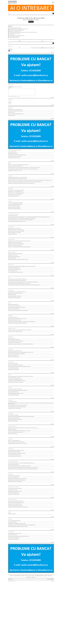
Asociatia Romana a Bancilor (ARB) (14, 150)
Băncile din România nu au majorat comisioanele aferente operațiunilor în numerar (17, 154)
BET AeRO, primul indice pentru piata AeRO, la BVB (14, 475)
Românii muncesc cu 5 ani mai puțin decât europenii (13, 308)
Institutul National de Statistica (13, 486)
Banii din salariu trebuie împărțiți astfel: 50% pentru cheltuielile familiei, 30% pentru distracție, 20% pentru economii (20, 376)
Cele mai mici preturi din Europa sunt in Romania (13, 464)
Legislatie (9, 201)
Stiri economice (10, 290)
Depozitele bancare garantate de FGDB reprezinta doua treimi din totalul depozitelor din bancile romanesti (19, 366)
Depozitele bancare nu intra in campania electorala (13, 369)
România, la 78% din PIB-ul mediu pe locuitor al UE (13, 494)
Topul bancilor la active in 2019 (11, 112)
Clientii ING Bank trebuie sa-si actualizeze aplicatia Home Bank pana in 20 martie (17, 523)
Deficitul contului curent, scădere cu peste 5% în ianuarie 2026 (14, 194)
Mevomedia (52, 581)
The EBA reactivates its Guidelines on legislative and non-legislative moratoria (16, 353)
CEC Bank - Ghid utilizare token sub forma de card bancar (14, 454)
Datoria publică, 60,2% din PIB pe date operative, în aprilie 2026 (15, 245)
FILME (9, 512)
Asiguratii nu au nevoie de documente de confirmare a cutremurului (15, 505)
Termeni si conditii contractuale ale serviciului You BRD (14, 451)
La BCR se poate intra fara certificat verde (12, 534)
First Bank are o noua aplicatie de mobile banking (13, 394)
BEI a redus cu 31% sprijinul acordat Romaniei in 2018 (14, 440)
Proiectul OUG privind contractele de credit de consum (14, 205)
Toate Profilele (52, 97)
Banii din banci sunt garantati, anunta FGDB (13, 363)
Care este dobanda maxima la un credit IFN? (13, 215)
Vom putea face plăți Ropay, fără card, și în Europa (14, 33)
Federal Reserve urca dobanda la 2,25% (12, 429)
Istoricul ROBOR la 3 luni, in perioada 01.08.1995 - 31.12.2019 (15, 170)
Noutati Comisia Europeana (13, 461)
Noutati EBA (10, 349)
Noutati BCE (10, 336)
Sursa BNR (52, 52)
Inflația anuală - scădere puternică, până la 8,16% (13, 304)
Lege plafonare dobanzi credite (13, 213)
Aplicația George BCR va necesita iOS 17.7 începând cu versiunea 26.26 (16, 229)
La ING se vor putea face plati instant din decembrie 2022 (14, 520)
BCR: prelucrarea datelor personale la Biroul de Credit (14, 267)
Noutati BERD (10, 413)
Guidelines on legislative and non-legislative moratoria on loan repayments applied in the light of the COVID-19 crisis (20, 352)
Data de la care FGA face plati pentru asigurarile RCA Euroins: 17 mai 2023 (16, 502)
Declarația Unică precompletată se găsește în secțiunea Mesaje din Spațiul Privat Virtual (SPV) (18, 259)
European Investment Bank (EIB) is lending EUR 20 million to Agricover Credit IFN (17, 443)
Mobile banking (11, 448)
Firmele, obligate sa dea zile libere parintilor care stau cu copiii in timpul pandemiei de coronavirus (18, 536)
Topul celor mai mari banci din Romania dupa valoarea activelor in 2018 (15, 113)
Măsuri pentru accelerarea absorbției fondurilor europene (14, 256)
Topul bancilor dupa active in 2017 (11, 115)
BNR (19, 47)
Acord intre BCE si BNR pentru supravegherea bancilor (14, 339)
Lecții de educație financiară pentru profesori (13, 153)
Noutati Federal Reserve (12, 426)
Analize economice (11, 239)
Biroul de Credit (11, 264)
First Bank (10, 387)
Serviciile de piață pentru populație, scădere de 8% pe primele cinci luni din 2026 (16, 307)
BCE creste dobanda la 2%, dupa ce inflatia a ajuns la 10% (14, 342)
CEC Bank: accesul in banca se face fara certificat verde (14, 537)
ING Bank (10, 519)
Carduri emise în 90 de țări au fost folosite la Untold (14, 36)
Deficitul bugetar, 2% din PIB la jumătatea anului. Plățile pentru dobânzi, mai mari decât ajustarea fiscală (19, 246)
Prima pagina (31, 21)
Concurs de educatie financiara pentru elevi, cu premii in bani (14, 156)
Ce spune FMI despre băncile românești (12, 401)
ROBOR (9, 163)
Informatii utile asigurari (12, 499)
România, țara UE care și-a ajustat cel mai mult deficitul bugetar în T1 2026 (16, 243)
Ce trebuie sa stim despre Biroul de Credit (12, 270)
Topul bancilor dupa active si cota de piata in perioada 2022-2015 (15, 109)
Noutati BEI (10, 438)
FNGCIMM (10, 315)
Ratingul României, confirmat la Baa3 (12, 294)
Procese (9, 277)
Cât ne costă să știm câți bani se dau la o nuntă (14, 37)
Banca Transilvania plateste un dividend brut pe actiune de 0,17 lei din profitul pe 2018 (17, 478)
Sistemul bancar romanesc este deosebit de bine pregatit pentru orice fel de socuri (16, 380)
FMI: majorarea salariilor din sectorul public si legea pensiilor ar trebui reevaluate (16, 406)
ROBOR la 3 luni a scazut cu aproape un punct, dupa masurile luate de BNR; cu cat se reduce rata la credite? (19, 329)
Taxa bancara (10, 175)
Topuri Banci (10, 107)
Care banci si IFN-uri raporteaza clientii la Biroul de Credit (14, 269)
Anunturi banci (10, 226)
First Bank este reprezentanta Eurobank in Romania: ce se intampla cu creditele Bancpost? (17, 390)
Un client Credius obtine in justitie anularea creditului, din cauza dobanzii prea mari (17, 280)
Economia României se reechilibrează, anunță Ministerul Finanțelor (15, 253)
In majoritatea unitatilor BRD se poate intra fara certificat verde (14, 533)
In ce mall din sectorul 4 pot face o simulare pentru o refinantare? (15, 331)
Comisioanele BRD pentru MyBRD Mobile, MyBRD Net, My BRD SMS (16, 450)
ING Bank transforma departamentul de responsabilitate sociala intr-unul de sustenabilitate (17, 526)
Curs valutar (10, 46)
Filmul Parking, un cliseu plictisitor (12, 513)
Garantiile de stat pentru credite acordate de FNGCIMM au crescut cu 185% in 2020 (17, 318)
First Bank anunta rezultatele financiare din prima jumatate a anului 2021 (16, 393)
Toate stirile (52, 118)
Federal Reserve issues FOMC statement (12, 433)
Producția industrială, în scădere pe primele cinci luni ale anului (15, 491)
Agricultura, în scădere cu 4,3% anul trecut (12, 489)
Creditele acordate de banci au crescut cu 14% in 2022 (14, 157)
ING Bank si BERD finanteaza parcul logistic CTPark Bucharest (15, 419)
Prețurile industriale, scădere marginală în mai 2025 (13, 492)
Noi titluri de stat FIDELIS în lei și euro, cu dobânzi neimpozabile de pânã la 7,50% (17, 291)
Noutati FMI (10, 400)
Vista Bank (10, 102)
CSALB (9, 374)
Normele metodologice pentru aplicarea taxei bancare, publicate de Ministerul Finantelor (17, 177)
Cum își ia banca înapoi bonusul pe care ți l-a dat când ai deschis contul (16, 35)
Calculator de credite (11, 328)
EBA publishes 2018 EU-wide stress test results (13, 355)
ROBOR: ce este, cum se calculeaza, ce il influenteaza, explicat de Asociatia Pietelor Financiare (18, 164)
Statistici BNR (10, 188)
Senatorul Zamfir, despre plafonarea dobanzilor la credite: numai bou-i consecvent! (17, 221)
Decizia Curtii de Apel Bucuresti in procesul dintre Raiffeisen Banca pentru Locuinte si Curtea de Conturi (19, 283)
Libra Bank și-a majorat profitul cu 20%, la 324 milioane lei (14, 232)
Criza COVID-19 (11, 531)
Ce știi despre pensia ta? (11, 34)
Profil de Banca (10, 99)
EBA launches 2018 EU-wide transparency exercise (13, 356)
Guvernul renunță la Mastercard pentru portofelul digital (14, 297)
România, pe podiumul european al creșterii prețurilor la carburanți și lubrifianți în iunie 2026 (18, 310)
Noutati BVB (10, 474)
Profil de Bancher (11, 84)
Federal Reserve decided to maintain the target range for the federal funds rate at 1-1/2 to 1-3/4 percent (19, 430)
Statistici (9, 302)
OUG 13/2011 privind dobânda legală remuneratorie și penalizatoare (15, 202)
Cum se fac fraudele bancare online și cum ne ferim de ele (14, 377)
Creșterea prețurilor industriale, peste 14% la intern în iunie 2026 (15, 242)
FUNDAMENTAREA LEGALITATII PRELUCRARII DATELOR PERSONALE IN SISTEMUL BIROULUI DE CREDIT (21, 266)
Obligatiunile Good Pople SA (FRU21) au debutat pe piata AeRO (15, 481)
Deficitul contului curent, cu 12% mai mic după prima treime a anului (15, 191)
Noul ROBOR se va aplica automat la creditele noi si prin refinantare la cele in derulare (17, 178)
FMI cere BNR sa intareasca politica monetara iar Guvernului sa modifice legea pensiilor (17, 405)
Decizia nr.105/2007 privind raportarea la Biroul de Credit (14, 208)
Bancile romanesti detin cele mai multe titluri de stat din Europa (15, 350)
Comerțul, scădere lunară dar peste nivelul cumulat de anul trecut (15, 488)
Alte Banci (42, 47)
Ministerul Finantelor (11, 252)
